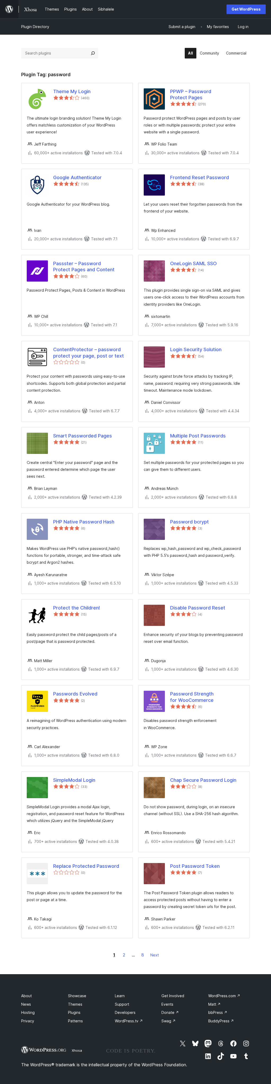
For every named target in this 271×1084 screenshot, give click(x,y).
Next (154, 955)
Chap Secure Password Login (203, 780)
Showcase (77, 995)
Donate (170, 1012)
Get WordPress (246, 9)
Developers (125, 1012)
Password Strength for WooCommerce (192, 697)
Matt (214, 1004)
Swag (168, 1021)
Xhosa (77, 1050)
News (26, 1004)
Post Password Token (195, 866)
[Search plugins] (93, 53)
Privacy (27, 1021)
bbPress (217, 1012)
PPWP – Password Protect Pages (190, 94)
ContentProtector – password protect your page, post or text (88, 352)
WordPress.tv (129, 1021)
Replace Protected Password (86, 866)
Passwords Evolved (75, 694)
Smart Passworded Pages (82, 436)
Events (167, 1004)
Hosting (28, 1012)
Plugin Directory (35, 26)
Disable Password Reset (197, 608)
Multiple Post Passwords (198, 436)
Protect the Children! (76, 608)
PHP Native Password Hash (83, 522)
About (26, 995)
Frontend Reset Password (199, 177)
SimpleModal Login (74, 780)
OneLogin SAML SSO (193, 263)
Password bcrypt (189, 522)
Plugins (74, 1012)
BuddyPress (221, 1021)
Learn (120, 995)
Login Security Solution (196, 349)
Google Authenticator (77, 177)
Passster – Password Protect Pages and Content (84, 266)
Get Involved (172, 995)
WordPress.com (224, 995)
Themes (75, 1004)
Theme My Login (72, 91)
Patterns (75, 1021)
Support (122, 1004)
